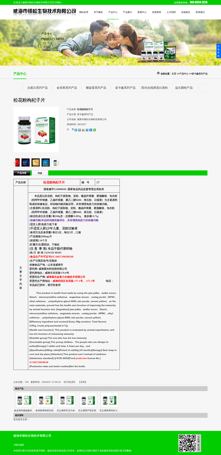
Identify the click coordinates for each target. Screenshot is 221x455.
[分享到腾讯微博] (87, 130)
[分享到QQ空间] (79, 130)
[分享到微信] (94, 130)
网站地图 (19, 445)
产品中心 (183, 73)
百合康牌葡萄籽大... (109, 410)
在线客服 (218, 51)
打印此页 (69, 382)
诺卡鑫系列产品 (200, 73)
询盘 (40, 173)
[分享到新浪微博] (83, 130)
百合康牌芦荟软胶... (88, 410)
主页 (174, 73)
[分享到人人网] (90, 130)
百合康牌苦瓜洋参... (67, 410)
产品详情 (21, 173)
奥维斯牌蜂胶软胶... (45, 410)
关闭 (82, 382)
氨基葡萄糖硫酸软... (24, 410)
